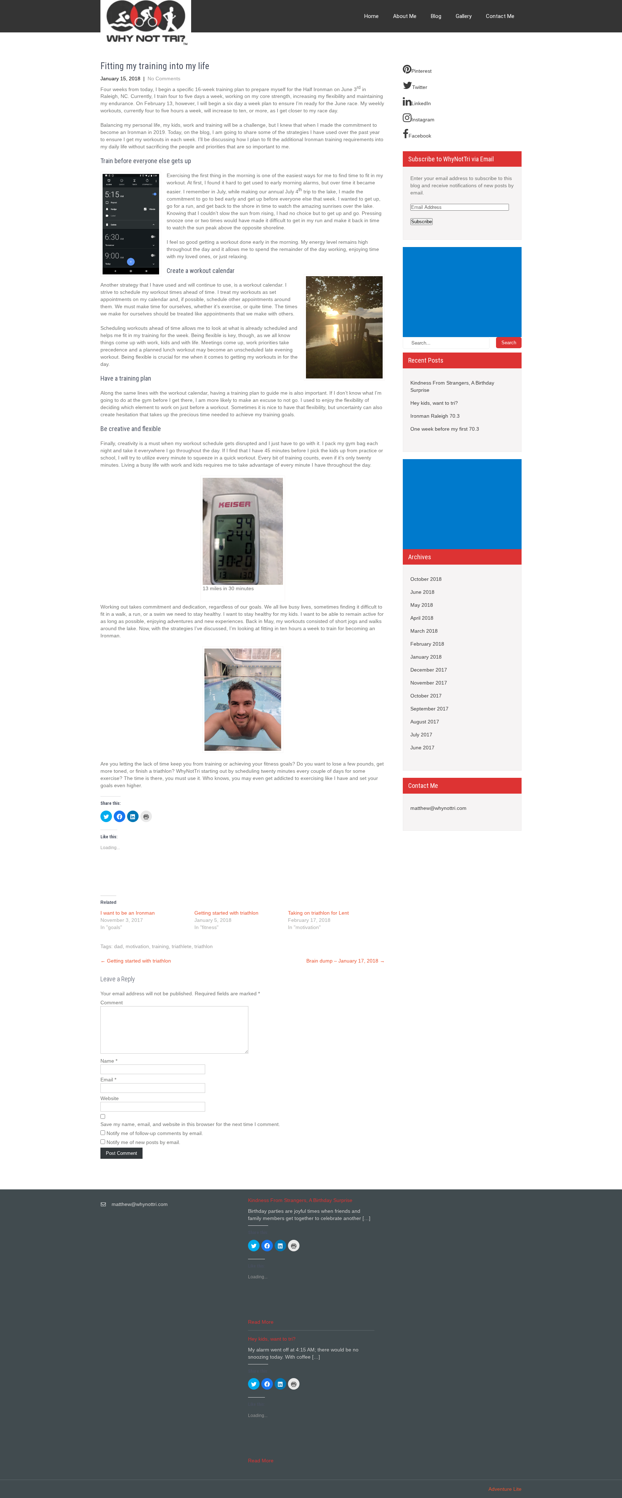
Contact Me (500, 16)
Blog (436, 16)
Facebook (420, 136)
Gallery (464, 16)
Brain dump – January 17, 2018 (345, 961)
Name (108, 1061)
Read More (261, 1322)
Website (109, 1098)
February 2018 (427, 644)
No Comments (164, 78)
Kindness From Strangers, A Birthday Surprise (452, 386)
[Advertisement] (463, 293)
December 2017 (428, 670)
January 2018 (426, 657)
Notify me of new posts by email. (143, 1142)
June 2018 (422, 592)
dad (118, 946)
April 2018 (421, 618)
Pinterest (421, 71)
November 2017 (428, 683)
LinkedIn (421, 103)
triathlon (203, 946)
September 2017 (429, 709)
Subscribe (421, 221)
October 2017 (426, 696)
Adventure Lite (505, 1489)
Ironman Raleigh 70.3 (435, 416)
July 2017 (421, 734)
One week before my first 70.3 (444, 429)
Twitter (419, 87)
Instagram (422, 119)
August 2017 (424, 722)
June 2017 (422, 747)
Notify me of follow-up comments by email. (155, 1133)
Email (108, 1079)
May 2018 (421, 605)
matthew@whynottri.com (438, 808)
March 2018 (424, 631)
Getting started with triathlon (226, 913)
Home (371, 16)
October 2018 (426, 579)
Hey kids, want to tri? (434, 403)
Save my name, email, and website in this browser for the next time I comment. (190, 1124)
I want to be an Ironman (127, 913)
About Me (404, 16)
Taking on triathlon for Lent (318, 913)
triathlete (181, 946)
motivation (137, 946)
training (160, 946)
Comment (111, 1002)
